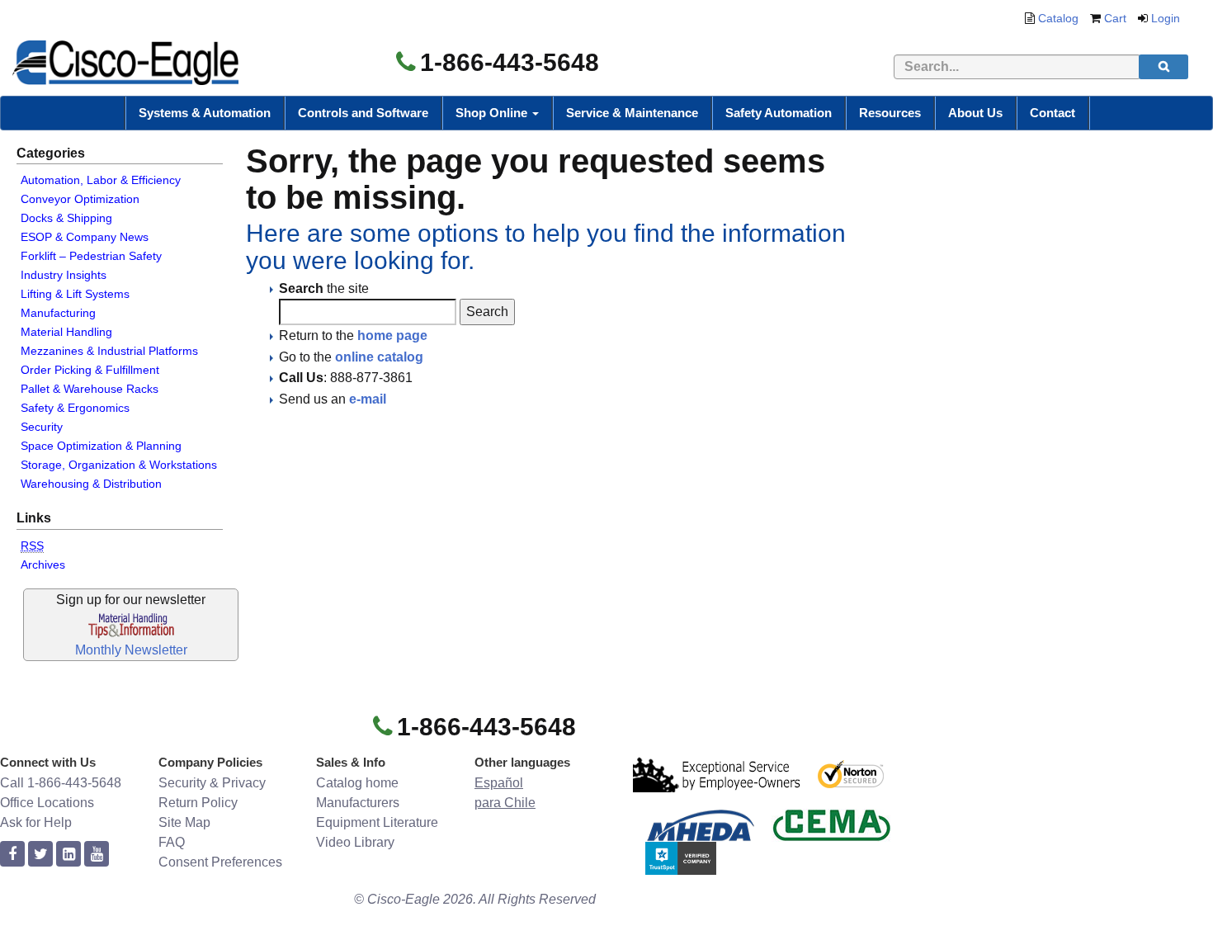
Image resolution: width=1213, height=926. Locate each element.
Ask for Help (36, 822)
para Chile (505, 803)
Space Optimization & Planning (101, 445)
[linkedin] (68, 855)
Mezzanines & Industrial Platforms (109, 350)
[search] (1163, 66)
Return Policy (198, 803)
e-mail (367, 399)
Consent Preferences (220, 862)
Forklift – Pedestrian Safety (91, 255)
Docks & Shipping (66, 217)
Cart (1115, 18)
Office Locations (47, 803)
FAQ (171, 842)
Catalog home (357, 783)
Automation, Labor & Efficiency (101, 180)
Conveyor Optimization (80, 199)
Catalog (1058, 18)
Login (1165, 18)
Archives (43, 564)
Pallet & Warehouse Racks (89, 388)
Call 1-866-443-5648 (60, 783)
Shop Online (493, 113)
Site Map (184, 822)
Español (498, 783)
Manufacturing (58, 312)
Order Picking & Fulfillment (90, 369)
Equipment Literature (377, 822)
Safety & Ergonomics (75, 407)
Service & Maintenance (632, 113)
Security (42, 426)
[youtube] (96, 855)
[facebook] (12, 855)
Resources (890, 113)
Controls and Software (363, 113)
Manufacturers (357, 803)
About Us (975, 113)
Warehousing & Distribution (91, 483)
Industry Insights (63, 274)
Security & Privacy (212, 783)
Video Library (355, 842)
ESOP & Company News (85, 236)
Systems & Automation (205, 113)
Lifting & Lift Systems (75, 293)
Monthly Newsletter (131, 650)
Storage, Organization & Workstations (119, 464)
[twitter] (40, 855)
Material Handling (66, 331)
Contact (1052, 113)
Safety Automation (778, 113)
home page (392, 335)
